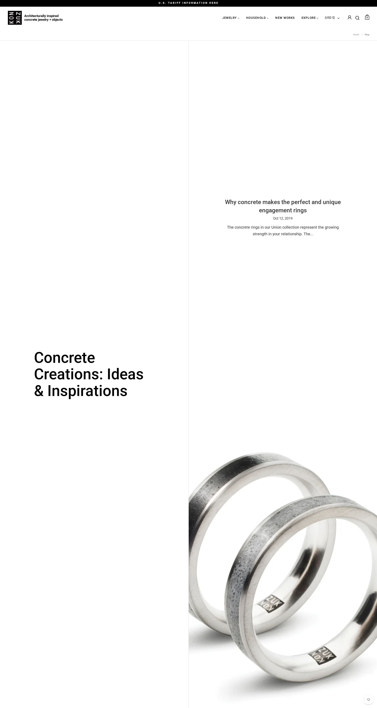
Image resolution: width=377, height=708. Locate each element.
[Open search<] (357, 17)
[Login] (349, 18)
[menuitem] (231, 17)
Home (356, 34)
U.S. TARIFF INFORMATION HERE (189, 3)
